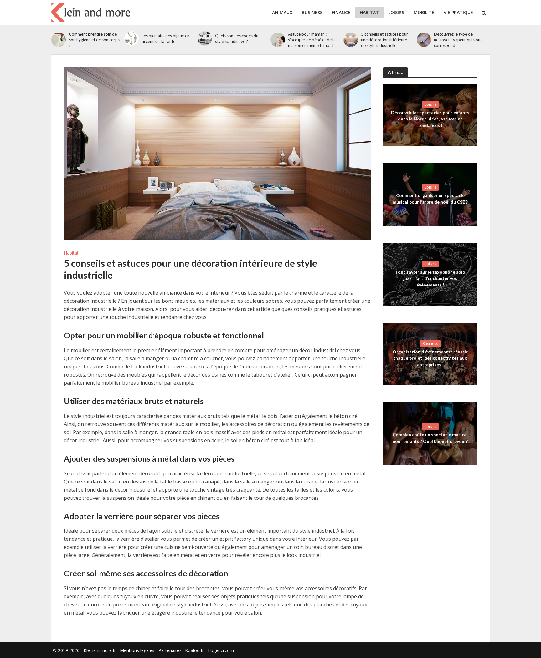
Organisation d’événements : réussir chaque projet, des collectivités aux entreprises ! (430, 358)
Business (312, 12)
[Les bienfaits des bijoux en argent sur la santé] (131, 38)
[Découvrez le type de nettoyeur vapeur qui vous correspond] (424, 40)
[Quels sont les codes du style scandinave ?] (205, 38)
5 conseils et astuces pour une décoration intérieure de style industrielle (384, 40)
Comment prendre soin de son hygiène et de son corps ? (94, 40)
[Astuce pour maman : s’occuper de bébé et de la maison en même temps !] (277, 40)
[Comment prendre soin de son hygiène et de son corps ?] (58, 40)
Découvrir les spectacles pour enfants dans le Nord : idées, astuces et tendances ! (430, 119)
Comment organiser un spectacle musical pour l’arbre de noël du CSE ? (430, 198)
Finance (341, 12)
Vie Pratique (458, 12)
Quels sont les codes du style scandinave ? (236, 38)
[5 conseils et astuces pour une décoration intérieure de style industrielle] (350, 40)
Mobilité (424, 12)
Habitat (369, 12)
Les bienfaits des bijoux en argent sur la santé (165, 38)
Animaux (282, 12)
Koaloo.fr (194, 650)
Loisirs (396, 12)
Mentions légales (137, 650)
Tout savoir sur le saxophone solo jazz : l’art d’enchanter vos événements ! (430, 278)
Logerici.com (221, 650)
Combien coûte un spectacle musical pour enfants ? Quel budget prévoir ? (430, 437)
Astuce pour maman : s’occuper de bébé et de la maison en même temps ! (312, 40)
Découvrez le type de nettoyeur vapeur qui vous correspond (458, 40)
